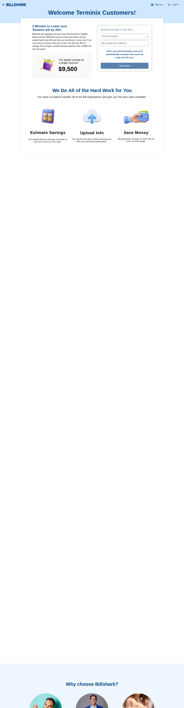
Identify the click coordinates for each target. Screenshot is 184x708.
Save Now (124, 66)
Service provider (110, 36)
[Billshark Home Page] (16, 4)
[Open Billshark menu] (3, 4)
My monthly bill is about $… (115, 43)
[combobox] (124, 36)
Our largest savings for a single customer (71, 61)
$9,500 (67, 69)
